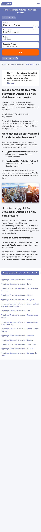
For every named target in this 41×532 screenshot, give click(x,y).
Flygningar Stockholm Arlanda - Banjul (16, 311)
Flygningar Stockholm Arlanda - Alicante (17, 336)
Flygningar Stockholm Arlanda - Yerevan (17, 280)
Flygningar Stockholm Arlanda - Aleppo (17, 295)
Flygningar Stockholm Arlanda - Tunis (16, 284)
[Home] (7, 3)
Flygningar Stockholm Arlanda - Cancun (17, 340)
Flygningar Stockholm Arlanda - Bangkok (17, 299)
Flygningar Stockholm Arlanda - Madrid (17, 349)
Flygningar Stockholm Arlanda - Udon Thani (18, 344)
